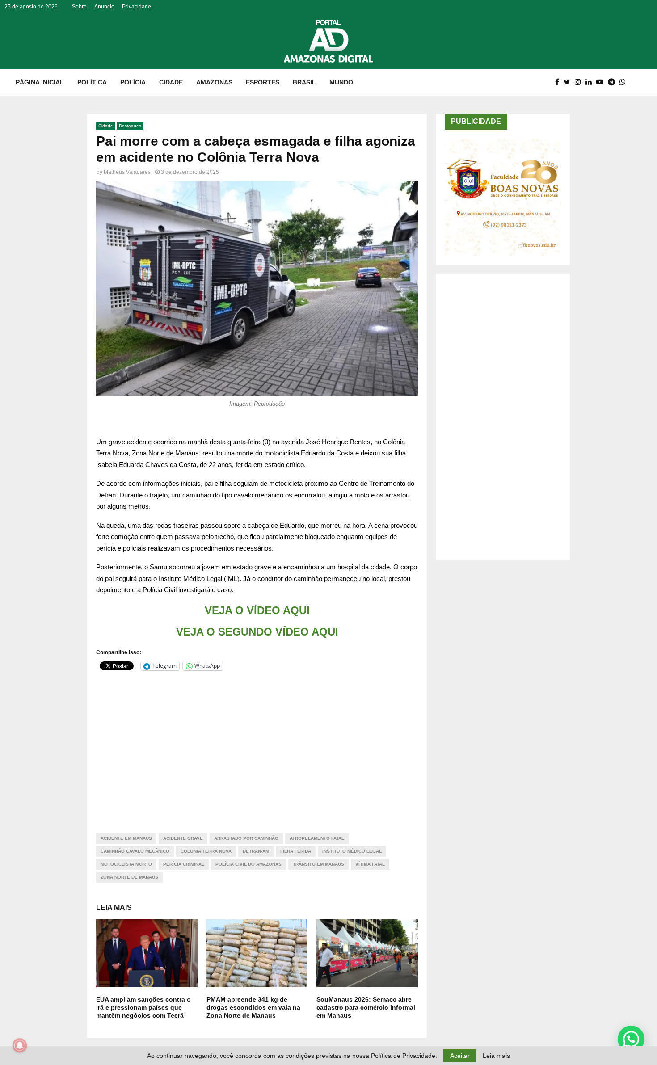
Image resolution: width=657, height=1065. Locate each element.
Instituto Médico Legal (352, 851)
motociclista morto (126, 864)
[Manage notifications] (20, 1045)
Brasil (304, 82)
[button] (631, 1039)
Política (92, 82)
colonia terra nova (206, 851)
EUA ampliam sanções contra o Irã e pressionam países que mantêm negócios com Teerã (143, 1007)
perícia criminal (183, 864)
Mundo (341, 82)
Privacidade (136, 7)
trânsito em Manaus (318, 864)
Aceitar (460, 1055)
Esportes (262, 82)
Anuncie (104, 7)
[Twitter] (569, 82)
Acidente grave (183, 838)
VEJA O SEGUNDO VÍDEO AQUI (257, 632)
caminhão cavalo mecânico (135, 851)
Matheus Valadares (127, 172)
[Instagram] (580, 82)
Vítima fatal (370, 864)
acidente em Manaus (126, 838)
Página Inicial (40, 82)
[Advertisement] (257, 746)
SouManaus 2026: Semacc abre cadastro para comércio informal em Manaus (365, 1007)
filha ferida (295, 851)
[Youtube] (602, 82)
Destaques (130, 125)
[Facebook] (559, 82)
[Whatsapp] (624, 82)
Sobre (79, 7)
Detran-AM (256, 851)
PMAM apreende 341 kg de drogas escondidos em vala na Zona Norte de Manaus (253, 1007)
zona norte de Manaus (129, 877)
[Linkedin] (590, 82)
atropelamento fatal (317, 838)
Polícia (133, 82)
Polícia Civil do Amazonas (248, 864)
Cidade (171, 82)
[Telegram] (613, 82)
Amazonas (214, 82)
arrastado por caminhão (246, 838)
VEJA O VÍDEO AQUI (257, 610)
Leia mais (496, 1055)
